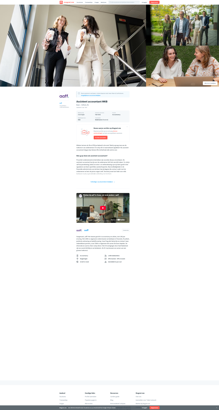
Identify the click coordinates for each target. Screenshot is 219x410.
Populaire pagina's (91, 400)
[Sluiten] (216, 407)
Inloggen (144, 2)
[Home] (67, 2)
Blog (111, 400)
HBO (79, 120)
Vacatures (80, 2)
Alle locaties (89, 404)
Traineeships (88, 2)
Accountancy (116, 114)
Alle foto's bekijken (210, 83)
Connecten (126, 230)
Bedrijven (103, 2)
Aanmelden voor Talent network (146, 400)
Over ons (138, 397)
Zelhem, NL (85, 105)
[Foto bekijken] (73, 46)
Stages (97, 2)
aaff (60, 103)
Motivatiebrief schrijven (117, 404)
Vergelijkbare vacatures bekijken (90, 95)
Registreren (154, 2)
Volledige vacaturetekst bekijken (102, 182)
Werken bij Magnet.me (143, 404)
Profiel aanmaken (100, 137)
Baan (78, 105)
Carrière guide (114, 397)
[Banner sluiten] (127, 127)
